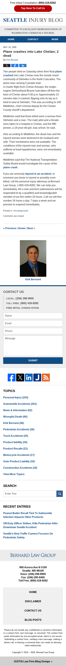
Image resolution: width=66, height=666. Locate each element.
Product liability (15, 442)
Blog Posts (33, 620)
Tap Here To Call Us (33, 8)
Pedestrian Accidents (18, 429)
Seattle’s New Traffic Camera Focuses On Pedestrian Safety (28, 535)
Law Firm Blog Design (32, 661)
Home (11, 39)
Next (31, 228)
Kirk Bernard (33, 279)
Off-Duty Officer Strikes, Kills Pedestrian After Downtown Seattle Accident (30, 525)
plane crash (10, 167)
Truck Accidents (15, 435)
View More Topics (14, 474)
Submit (33, 360)
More (55, 39)
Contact (33, 39)
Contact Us (33, 610)
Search (59, 494)
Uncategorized (20, 210)
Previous (9, 228)
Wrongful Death (15, 416)
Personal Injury (15, 397)
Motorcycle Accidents (19, 455)
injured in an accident (38, 173)
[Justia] (37, 377)
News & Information (17, 410)
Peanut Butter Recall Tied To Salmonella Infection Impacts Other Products (27, 515)
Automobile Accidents (20, 404)
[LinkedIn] (29, 377)
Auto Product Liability (19, 461)
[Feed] (45, 377)
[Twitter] (20, 377)
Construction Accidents (20, 467)
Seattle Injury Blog (33, 20)
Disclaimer (33, 601)
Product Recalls (15, 448)
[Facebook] (11, 377)
